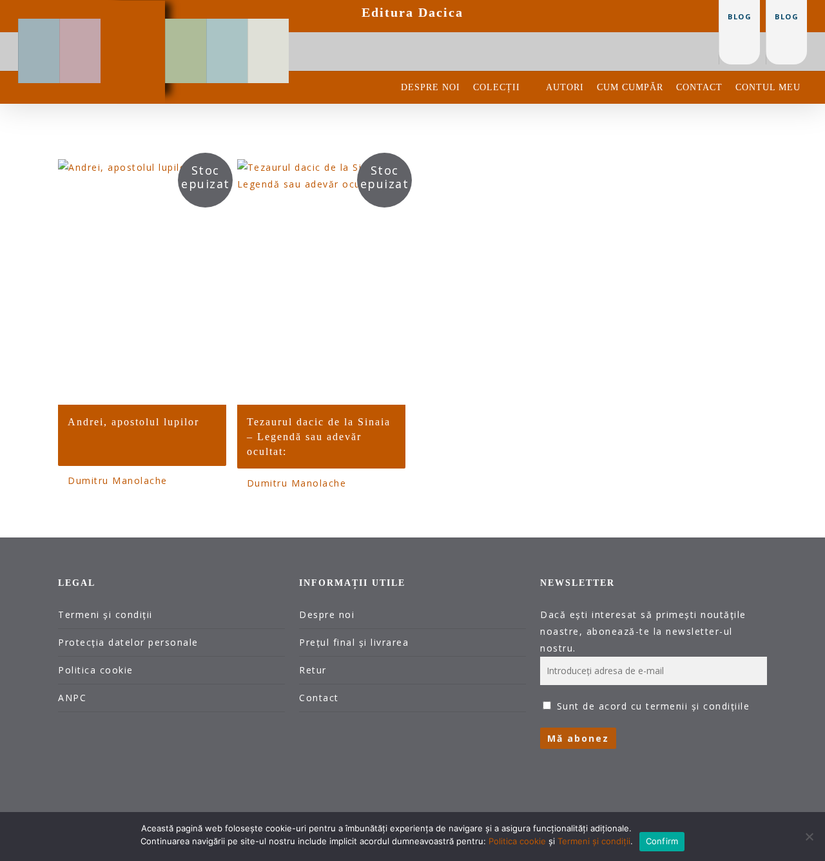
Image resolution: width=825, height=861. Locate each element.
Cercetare (80, 28)
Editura (133, 10)
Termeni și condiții (105, 614)
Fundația (39, 28)
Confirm (662, 841)
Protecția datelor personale (128, 642)
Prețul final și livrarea (354, 642)
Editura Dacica (412, 12)
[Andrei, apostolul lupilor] (142, 282)
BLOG (787, 16)
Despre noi (326, 614)
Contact (319, 698)
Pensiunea (186, 28)
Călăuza (227, 28)
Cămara (269, 28)
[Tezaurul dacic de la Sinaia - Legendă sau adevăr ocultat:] (321, 282)
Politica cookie (95, 670)
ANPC (72, 698)
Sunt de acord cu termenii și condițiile (653, 706)
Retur (313, 670)
